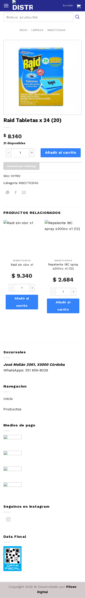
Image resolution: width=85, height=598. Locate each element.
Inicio (23, 30)
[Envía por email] (24, 193)
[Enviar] (77, 17)
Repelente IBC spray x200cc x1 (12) (63, 266)
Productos (12, 409)
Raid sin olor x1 (22, 264)
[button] (6, 5)
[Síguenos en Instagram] (8, 520)
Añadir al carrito (60, 153)
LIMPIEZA (37, 30)
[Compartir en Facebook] (15, 193)
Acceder (68, 5)
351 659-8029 (36, 370)
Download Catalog (21, 166)
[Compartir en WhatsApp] (7, 193)
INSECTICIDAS (56, 30)
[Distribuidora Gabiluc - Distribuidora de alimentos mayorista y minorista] (31, 9)
